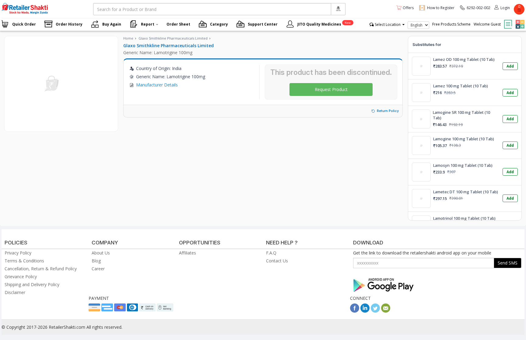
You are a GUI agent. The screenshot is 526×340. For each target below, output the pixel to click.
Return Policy (388, 111)
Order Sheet (178, 24)
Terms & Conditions (24, 261)
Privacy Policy (18, 253)
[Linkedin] (365, 311)
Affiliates (187, 253)
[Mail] (385, 311)
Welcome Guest (487, 24)
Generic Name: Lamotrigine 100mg (157, 52)
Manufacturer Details (157, 85)
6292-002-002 (478, 7)
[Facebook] (354, 311)
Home (128, 38)
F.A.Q (271, 253)
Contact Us (277, 261)
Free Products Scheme (451, 24)
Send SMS (507, 263)
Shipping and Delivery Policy (32, 284)
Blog (96, 261)
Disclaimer (15, 292)
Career (98, 269)
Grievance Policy (21, 276)
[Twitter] (375, 311)
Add (510, 66)
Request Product (331, 89)
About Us (101, 253)
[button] (519, 19)
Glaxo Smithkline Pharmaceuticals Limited (173, 38)
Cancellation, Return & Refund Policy (41, 269)
